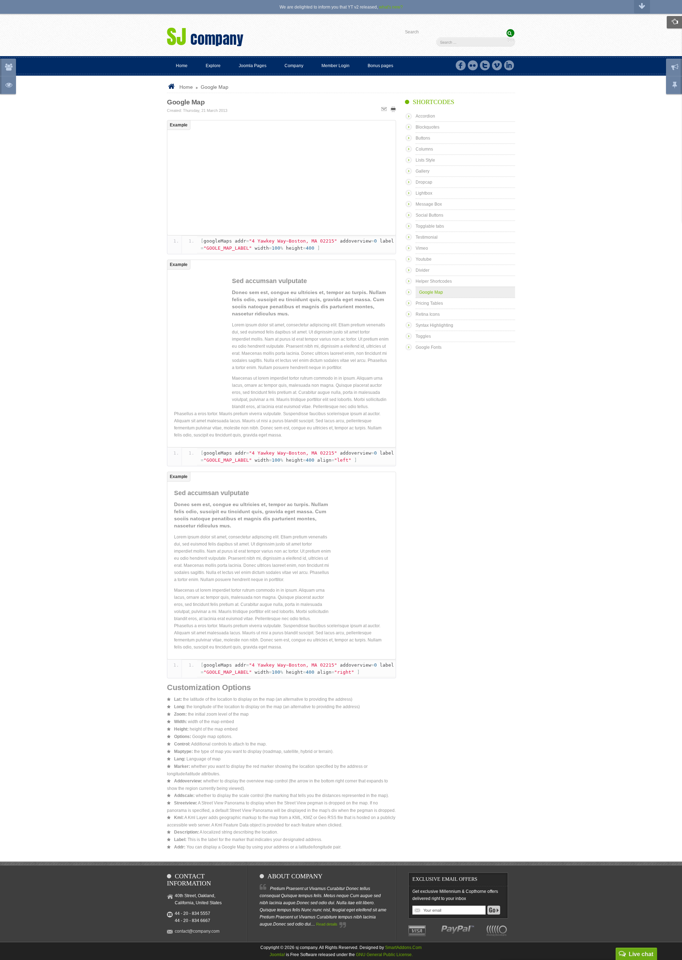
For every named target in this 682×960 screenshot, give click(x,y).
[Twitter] (485, 65)
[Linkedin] (509, 65)
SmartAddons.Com (403, 947)
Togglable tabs (430, 226)
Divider (422, 270)
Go (493, 910)
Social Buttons (429, 215)
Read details (326, 924)
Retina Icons (428, 314)
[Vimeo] (497, 65)
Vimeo (422, 248)
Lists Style (425, 160)
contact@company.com (197, 931)
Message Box (429, 204)
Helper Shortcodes (434, 281)
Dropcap (424, 182)
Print (393, 109)
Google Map (186, 102)
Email (384, 109)
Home (186, 87)
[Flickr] (473, 65)
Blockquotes (427, 127)
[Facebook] (461, 65)
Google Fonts (429, 347)
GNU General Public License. (384, 954)
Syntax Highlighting (434, 325)
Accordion (425, 116)
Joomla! (277, 954)
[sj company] (205, 38)
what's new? (391, 7)
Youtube (424, 259)
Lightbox (424, 193)
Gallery (422, 171)
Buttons (423, 138)
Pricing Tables (429, 303)
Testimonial (427, 237)
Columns (424, 149)
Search (412, 31)
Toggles (423, 336)
